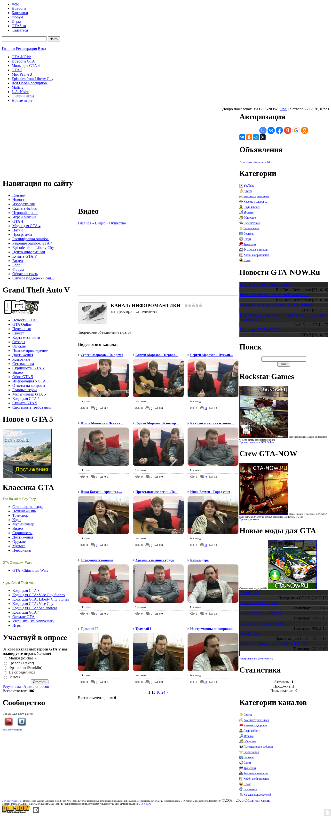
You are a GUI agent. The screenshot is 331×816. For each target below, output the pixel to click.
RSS (283, 109)
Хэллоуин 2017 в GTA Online (264, 330)
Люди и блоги (252, 207)
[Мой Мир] (256, 137)
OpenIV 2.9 (249, 593)
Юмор (247, 260)
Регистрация (26, 49)
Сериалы (249, 233)
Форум (17, 17)
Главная (8, 49)
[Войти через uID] (263, 130)
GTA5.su (19, 26)
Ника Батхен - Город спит (210, 492)
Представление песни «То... (156, 492)
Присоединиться (249, 519)
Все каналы (250, 789)
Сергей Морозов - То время (102, 355)
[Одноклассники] (249, 137)
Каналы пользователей (257, 794)
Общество (117, 223)
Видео (100, 223)
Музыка (248, 212)
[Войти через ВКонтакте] (271, 130)
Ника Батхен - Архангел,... (101, 492)
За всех (15, 677)
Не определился (22, 672)
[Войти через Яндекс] (287, 130)
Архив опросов (36, 686)
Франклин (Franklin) (25, 667)
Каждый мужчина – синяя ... (212, 423)
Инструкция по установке (254, 658)
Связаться (20, 30)
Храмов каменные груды (154, 560)
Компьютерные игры (256, 196)
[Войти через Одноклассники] (304, 130)
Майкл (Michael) (22, 658)
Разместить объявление (252, 162)
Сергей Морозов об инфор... (157, 423)
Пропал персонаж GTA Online (256, 442)
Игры (16, 21)
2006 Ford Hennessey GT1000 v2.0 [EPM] (273, 644)
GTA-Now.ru (145, 804)
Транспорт (250, 244)
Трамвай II (89, 629)
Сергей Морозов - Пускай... (211, 355)
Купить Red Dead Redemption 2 (265, 285)
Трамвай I (143, 629)
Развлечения (251, 228)
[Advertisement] (158, 259)
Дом (15, 4)
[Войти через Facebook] (279, 130)
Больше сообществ (12, 729)
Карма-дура (199, 560)
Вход (42, 49)
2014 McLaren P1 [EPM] (260, 603)
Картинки (20, 13)
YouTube (249, 185)
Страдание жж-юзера (97, 560)
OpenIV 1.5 (249, 633)
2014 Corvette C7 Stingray (261, 613)
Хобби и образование (256, 255)
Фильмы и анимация (256, 249)
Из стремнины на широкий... (213, 629)
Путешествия (252, 223)
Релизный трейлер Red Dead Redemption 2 (274, 295)
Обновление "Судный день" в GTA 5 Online (276, 305)
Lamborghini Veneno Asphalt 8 (264, 623)
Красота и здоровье (255, 201)
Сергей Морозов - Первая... (156, 355)
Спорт (247, 239)
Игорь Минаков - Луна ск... (102, 423)
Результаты (12, 686)
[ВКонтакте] (242, 137)
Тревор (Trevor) (21, 663)
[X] (263, 137)
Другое (248, 191)
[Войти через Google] (296, 130)
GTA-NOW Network (12, 801)
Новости (19, 8)
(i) (268, 162)
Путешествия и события (258, 746)
